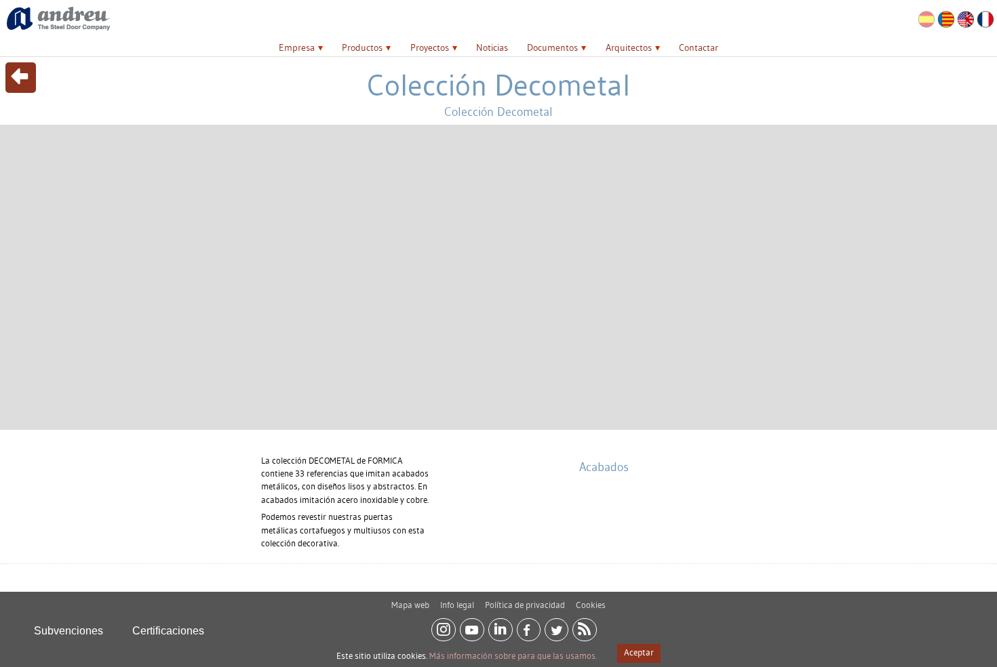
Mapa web (410, 604)
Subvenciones (68, 630)
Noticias (492, 47)
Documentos (552, 47)
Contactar (698, 47)
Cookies (591, 604)
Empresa (297, 47)
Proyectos (429, 47)
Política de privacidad (525, 604)
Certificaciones (168, 630)
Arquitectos (629, 47)
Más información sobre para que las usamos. (513, 655)
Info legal (457, 604)
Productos (362, 47)
